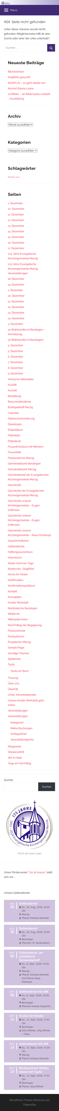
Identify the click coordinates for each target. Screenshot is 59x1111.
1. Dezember (15, 203)
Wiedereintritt (16, 752)
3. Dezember (15, 323)
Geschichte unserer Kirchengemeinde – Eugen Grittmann (24, 505)
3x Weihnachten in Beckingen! (25, 339)
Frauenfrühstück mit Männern (25, 446)
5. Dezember (15, 351)
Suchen (8, 780)
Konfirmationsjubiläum (21, 585)
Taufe (11, 664)
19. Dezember (16, 284)
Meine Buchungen (21, 728)
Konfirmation (15, 580)
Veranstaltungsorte (22, 739)
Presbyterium (16, 636)
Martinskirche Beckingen (22, 608)
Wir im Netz (15, 757)
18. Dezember (16, 278)
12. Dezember (16, 220)
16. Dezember (16, 242)
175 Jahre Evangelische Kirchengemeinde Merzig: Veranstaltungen (23, 269)
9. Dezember (15, 373)
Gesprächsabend (18, 540)
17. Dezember (16, 248)
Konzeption (14, 597)
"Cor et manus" (37, 872)
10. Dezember (16, 208)
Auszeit (12, 390)
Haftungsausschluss (20, 552)
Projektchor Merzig (19, 642)
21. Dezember (16, 301)
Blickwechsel (16, 71)
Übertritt (13, 689)
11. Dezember (16, 214)
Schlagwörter (18, 733)
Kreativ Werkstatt (18, 602)
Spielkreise (14, 658)
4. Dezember (15, 345)
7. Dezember (15, 362)
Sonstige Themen (18, 653)
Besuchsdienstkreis (19, 401)
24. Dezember (16, 318)
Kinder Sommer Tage (20, 563)
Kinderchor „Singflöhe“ (21, 568)
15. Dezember (16, 237)
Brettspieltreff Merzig (20, 407)
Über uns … (14, 683)
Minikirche (14, 613)
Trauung (13, 677)
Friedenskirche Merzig (21, 458)
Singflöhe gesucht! (19, 77)
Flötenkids (14, 435)
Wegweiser (14, 746)
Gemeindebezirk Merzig (22, 469)
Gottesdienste (16, 546)
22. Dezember (16, 307)
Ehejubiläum (15, 429)
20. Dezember (16, 295)
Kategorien (17, 722)
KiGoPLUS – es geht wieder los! (27, 82)
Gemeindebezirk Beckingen (24, 463)
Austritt (12, 384)
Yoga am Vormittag (19, 763)
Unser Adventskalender (22, 694)
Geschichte (14, 485)
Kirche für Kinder (18, 574)
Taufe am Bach (19, 671)
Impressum (15, 557)
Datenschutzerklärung (21, 418)
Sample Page (16, 647)
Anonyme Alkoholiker (21, 379)
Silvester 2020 (14, 177)
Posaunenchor (17, 630)
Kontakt (12, 591)
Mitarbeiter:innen (18, 619)
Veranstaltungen (18, 710)
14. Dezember (16, 231)
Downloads (15, 424)
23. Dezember (16, 312)
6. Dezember (15, 356)
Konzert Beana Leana (21, 88)
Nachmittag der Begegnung (25, 625)
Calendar (13, 413)
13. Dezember (16, 225)
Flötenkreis (14, 441)
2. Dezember (15, 290)
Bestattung (14, 396)
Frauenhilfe (14, 452)
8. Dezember (15, 368)
